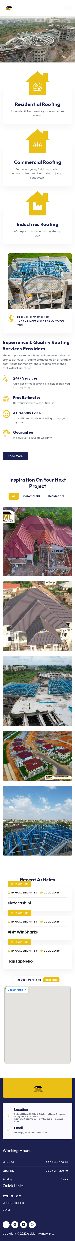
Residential (56, 496)
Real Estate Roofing (26, 773)
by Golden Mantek (24, 892)
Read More (51, 979)
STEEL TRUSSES (12, 1196)
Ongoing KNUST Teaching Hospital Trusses (32, 721)
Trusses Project (22, 848)
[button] (68, 8)
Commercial (31, 496)
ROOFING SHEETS (14, 1203)
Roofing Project (22, 569)
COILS (6, 1209)
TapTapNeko (20, 961)
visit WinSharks (23, 932)
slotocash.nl (19, 902)
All (13, 496)
